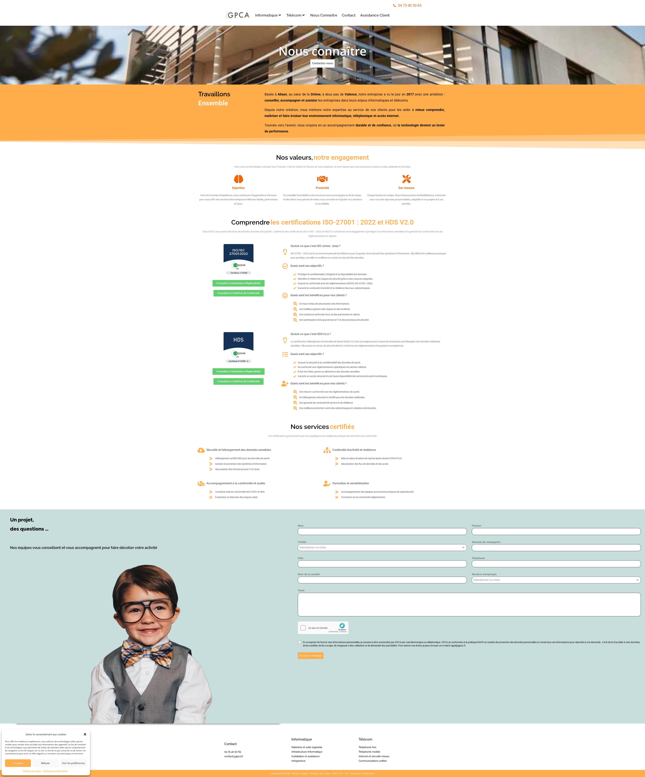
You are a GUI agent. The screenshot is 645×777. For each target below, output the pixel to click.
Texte (302, 590)
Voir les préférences (73, 763)
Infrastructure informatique (306, 751)
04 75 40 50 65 (409, 5)
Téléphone (479, 558)
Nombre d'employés (484, 574)
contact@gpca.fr (233, 756)
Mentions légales (300, 773)
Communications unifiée (373, 760)
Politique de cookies (32, 770)
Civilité (302, 542)
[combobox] (382, 547)
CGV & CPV (337, 773)
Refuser (45, 763)
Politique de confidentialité (55, 770)
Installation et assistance (305, 756)
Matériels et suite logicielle (306, 747)
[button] (85, 734)
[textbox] (379, 547)
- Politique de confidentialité (362, 773)
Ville (301, 558)
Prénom (477, 525)
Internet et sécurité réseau (374, 756)
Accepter (18, 763)
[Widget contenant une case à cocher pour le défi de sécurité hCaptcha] (323, 627)
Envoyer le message (310, 655)
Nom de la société (309, 574)
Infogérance (298, 760)
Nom (301, 525)
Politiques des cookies (320, 773)
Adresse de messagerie (487, 542)
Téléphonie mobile (369, 751)
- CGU (345, 773)
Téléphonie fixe (367, 747)
